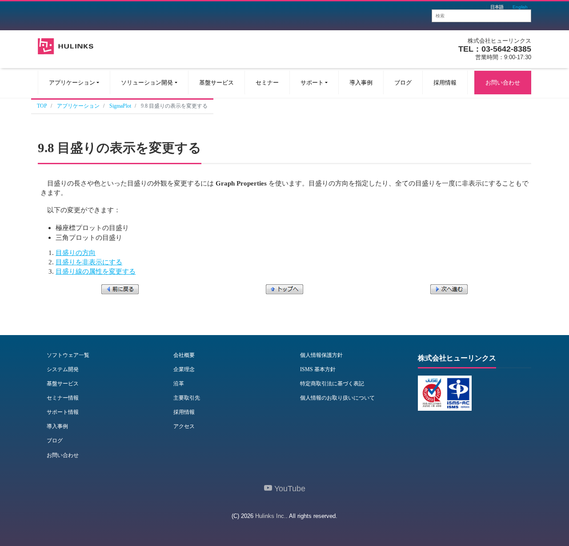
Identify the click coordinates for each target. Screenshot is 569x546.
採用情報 (445, 82)
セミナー (267, 82)
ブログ (403, 82)
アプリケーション (72, 82)
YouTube (288, 488)
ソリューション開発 (147, 82)
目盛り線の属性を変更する (96, 271)
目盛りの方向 (76, 252)
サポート (312, 82)
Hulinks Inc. (270, 516)
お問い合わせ (502, 82)
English (520, 7)
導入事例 (361, 82)
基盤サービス (216, 82)
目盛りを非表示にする (89, 262)
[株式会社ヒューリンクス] (65, 45)
